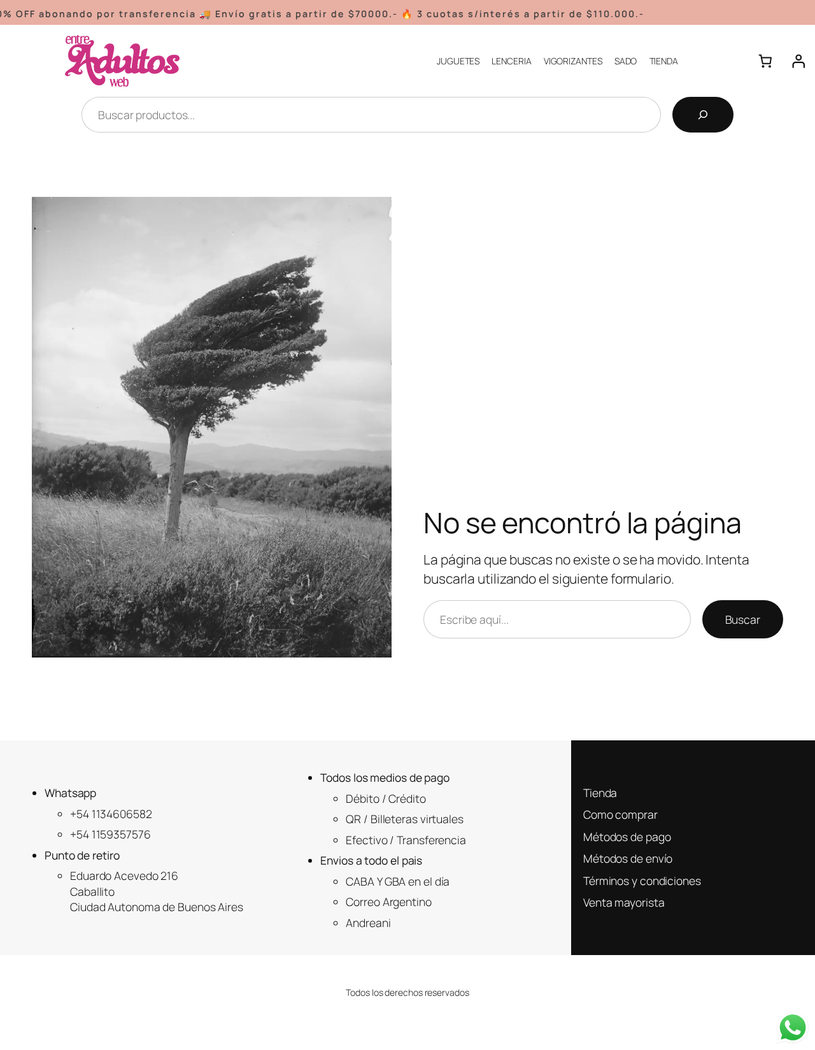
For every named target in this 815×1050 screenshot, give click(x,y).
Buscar (742, 619)
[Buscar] (703, 115)
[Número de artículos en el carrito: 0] (765, 61)
